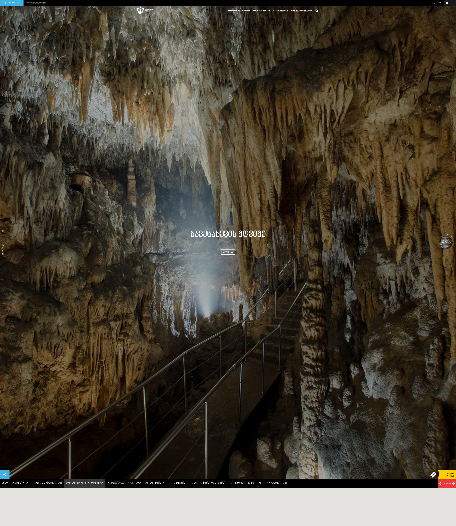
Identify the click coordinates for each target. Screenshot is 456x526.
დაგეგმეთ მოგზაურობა (302, 11)
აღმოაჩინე (228, 252)
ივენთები (179, 483)
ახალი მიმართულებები (239, 11)
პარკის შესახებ (15, 483)
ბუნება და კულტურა (124, 483)
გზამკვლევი (276, 483)
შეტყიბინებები (448, 483)
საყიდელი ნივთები (246, 483)
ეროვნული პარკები (261, 11)
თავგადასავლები (281, 11)
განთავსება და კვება (208, 483)
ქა (450, 3)
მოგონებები (155, 483)
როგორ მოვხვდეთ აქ (84, 483)
